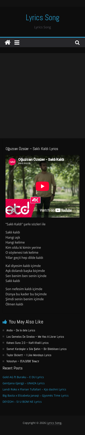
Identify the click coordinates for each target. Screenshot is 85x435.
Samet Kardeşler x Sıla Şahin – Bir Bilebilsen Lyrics (37, 349)
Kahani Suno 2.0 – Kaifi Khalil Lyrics (28, 343)
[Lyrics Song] (7, 42)
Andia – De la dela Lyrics (21, 330)
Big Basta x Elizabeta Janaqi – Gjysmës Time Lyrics (36, 395)
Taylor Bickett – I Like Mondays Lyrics (29, 355)
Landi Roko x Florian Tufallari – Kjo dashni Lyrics (34, 389)
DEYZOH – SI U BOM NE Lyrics (22, 401)
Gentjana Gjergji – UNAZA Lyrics (24, 383)
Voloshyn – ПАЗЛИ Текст (23, 361)
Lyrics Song (43, 17)
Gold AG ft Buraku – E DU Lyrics (23, 377)
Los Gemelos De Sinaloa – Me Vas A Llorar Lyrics (35, 337)
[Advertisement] (42, 95)
